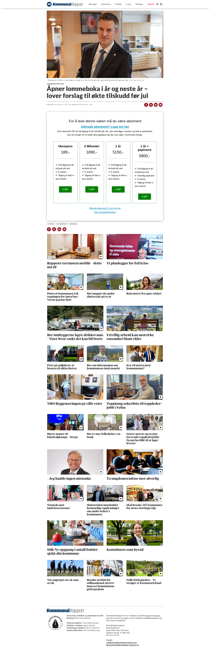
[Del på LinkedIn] (156, 104)
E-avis (128, 4)
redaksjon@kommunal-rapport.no (121, 642)
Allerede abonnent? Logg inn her (105, 126)
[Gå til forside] (65, 4)
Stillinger (139, 4)
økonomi (73, 224)
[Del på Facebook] (146, 104)
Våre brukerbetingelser (105, 212)
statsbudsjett (62, 224)
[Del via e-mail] (160, 104)
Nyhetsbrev (106, 4)
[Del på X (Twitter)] (151, 104)
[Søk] (157, 4)
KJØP (65, 189)
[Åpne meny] (161, 4)
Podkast (118, 4)
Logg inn (150, 4)
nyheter (51, 224)
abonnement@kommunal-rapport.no (122, 645)
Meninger (93, 4)
